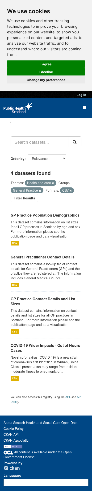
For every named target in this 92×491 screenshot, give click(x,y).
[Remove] (53, 183)
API (67, 397)
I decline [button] (46, 72)
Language (12, 475)
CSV (14, 243)
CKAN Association (17, 440)
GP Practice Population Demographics (45, 215)
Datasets (22, 122)
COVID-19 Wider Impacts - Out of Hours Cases (45, 348)
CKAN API (11, 434)
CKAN (12, 468)
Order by (18, 158)
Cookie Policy (14, 428)
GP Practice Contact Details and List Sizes (43, 301)
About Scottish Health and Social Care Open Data (41, 422)
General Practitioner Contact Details (43, 257)
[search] (75, 141)
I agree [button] (46, 64)
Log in (81, 94)
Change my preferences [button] (46, 80)
